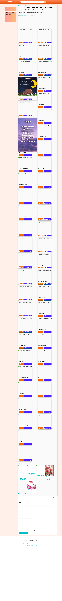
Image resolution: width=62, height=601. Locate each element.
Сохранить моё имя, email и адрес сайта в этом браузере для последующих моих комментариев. (34, 530)
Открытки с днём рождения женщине (20, 538)
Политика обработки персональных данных (31, 543)
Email (20, 521)
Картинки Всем (11, 1)
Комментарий (21, 505)
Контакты (31, 541)
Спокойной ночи (25, 15)
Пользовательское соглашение (31, 545)
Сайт (20, 525)
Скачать (21, 42)
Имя (20, 517)
